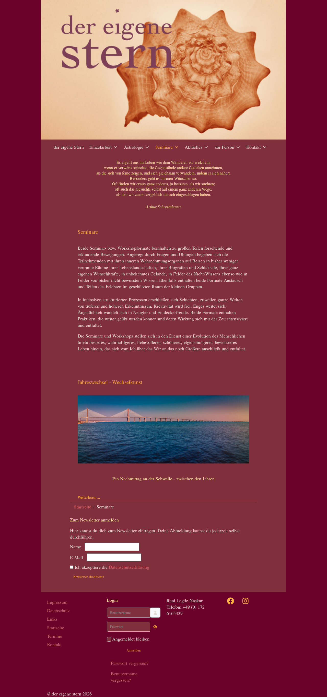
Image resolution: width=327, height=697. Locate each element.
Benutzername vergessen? (124, 676)
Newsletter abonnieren (88, 576)
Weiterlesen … (89, 497)
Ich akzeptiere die (111, 567)
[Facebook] (230, 601)
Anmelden (133, 650)
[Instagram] (245, 601)
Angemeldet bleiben (130, 639)
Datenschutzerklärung (129, 567)
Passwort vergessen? (129, 663)
